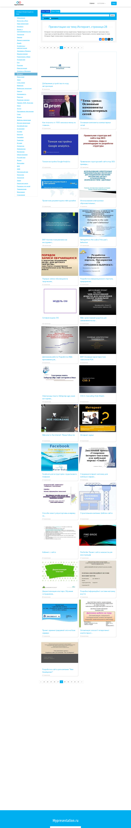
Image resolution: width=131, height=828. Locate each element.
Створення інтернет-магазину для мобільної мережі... (94, 475)
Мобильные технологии (24, 88)
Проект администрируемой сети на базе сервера (58, 631)
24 (47, 47)
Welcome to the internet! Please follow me (58, 435)
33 (78, 47)
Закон (19, 80)
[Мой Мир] (106, 39)
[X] (109, 39)
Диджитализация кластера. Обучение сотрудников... (57, 592)
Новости (19, 91)
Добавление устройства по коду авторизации (55, 84)
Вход (113, 3)
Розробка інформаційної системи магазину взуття (97, 592)
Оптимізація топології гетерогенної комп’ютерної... (94, 631)
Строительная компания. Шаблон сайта (96, 513)
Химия (19, 180)
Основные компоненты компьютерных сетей (95, 123)
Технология (20, 177)
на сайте (46, 18)
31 (71, 47)
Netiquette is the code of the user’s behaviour (93, 241)
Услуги (19, 108)
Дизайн (19, 43)
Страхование (21, 195)
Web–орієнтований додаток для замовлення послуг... (93, 319)
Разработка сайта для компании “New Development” (57, 670)
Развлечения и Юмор (23, 57)
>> (81, 47)
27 (58, 47)
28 (61, 47)
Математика (20, 152)
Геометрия (20, 140)
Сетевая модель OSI (50, 318)
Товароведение (21, 189)
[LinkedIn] (112, 39)
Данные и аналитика (23, 40)
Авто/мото (20, 26)
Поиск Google (55, 11)
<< (40, 47)
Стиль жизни (21, 82)
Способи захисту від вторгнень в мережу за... (58, 514)
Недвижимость (21, 94)
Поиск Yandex (45, 11)
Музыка (19, 117)
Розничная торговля (23, 100)
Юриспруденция (22, 68)
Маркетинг (20, 85)
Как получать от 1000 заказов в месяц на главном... (59, 123)
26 (54, 47)
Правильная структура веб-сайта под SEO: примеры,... (97, 162)
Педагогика (20, 175)
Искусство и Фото (22, 21)
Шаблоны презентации (24, 120)
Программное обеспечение (25, 111)
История (19, 143)
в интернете (54, 18)
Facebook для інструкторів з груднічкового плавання (59, 475)
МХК (18, 166)
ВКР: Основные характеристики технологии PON (93, 358)
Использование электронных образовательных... (92, 201)
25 (51, 47)
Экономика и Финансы (24, 51)
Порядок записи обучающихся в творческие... (55, 280)
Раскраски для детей (23, 186)
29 (65, 47)
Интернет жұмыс (87, 435)
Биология (20, 134)
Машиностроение (22, 54)
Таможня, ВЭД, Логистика (25, 103)
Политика (20, 65)
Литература (20, 146)
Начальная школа (22, 183)
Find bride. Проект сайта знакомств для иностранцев (96, 553)
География (20, 137)
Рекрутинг (20, 97)
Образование (21, 18)
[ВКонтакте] (100, 39)
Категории (100, 3)
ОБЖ (18, 169)
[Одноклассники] (103, 39)
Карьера (19, 37)
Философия (20, 163)
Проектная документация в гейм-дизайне (59, 200)
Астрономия (20, 129)
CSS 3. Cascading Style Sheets (92, 396)
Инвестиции (20, 77)
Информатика (21, 149)
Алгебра (19, 131)
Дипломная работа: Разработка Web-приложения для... (57, 358)
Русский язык (21, 157)
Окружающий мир (22, 172)
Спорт (19, 114)
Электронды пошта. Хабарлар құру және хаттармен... (58, 397)
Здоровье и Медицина (24, 71)
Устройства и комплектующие (22, 47)
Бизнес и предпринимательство (24, 30)
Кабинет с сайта (49, 552)
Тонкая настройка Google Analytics (56, 161)
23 (44, 47)
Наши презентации (22, 23)
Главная (92, 3)
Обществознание (22, 154)
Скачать (63, 78)
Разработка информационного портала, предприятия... (96, 280)
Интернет (20, 74)
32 (75, 47)
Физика (19, 160)
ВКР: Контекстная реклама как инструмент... (54, 241)
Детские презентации (23, 123)
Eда (18, 62)
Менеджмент (21, 192)
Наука (19, 105)
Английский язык (22, 126)
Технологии (20, 34)
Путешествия (21, 59)
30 (68, 47)
